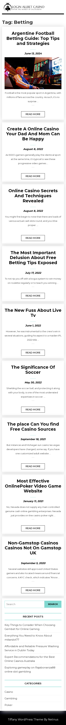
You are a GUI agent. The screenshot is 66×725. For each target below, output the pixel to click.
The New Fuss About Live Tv (33, 313)
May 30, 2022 (33, 382)
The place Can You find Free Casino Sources (33, 427)
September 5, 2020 (33, 563)
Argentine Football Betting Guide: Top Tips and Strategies (33, 38)
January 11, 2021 (33, 501)
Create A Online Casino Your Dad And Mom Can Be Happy (33, 133)
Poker (8, 705)
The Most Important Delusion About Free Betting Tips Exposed (33, 257)
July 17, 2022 (33, 272)
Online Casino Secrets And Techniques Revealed (33, 195)
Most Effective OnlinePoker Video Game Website (33, 485)
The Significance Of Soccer (33, 370)
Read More (30, 113)
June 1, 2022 (33, 325)
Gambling (11, 698)
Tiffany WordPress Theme (25, 719)
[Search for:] (24, 604)
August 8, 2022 (33, 149)
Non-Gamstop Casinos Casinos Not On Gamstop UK (33, 547)
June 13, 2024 (33, 53)
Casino (9, 691)
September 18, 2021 (33, 439)
